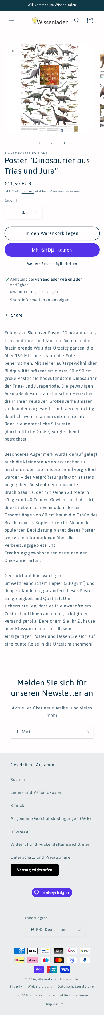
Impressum (21, 831)
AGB (24, 995)
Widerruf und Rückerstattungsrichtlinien (51, 844)
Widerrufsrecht (40, 986)
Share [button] (16, 315)
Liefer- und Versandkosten (37, 792)
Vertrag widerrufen (35, 870)
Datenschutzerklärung (76, 986)
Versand (28, 191)
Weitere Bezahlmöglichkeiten (52, 264)
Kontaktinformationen (70, 995)
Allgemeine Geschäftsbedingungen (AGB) (51, 818)
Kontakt (18, 805)
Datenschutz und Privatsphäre (40, 857)
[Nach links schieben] (40, 143)
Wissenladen (48, 979)
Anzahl (11, 201)
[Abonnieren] (86, 732)
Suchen (18, 779)
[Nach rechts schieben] (64, 143)
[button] (11, 20)
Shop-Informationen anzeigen (39, 300)
